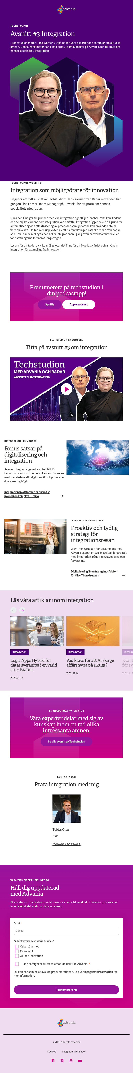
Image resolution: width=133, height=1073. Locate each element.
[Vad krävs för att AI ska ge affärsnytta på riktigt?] (92, 631)
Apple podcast (79, 304)
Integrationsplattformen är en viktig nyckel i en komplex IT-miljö (27, 494)
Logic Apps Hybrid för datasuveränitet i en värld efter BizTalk (33, 665)
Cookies (51, 1051)
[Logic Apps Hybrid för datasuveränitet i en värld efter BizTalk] (37, 631)
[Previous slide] (13, 610)
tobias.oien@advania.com (66, 843)
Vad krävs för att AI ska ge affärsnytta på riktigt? (90, 663)
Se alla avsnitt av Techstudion (66, 741)
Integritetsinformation (74, 1051)
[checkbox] (66, 951)
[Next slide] (22, 610)
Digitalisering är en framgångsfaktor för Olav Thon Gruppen (94, 573)
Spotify (49, 304)
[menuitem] (51, 1052)
